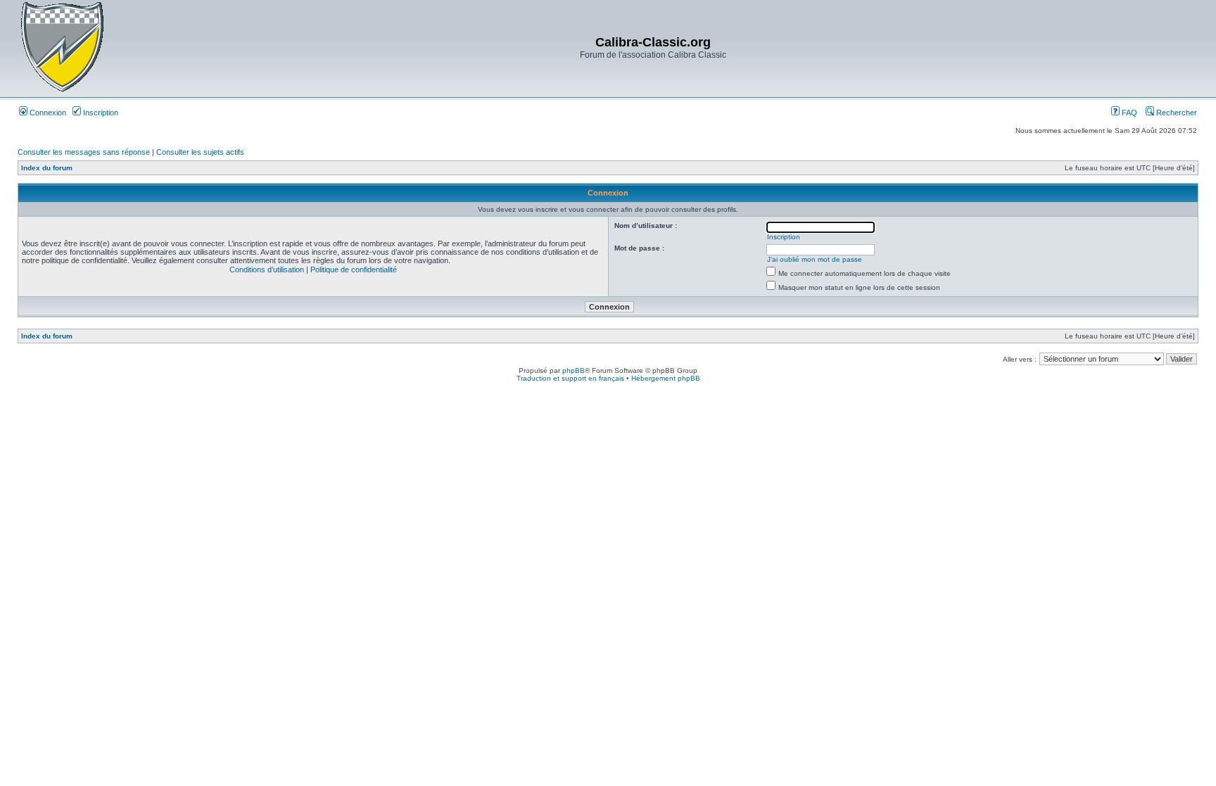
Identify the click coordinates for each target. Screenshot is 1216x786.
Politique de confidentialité (353, 269)
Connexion (46, 112)
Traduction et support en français (570, 378)
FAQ (1128, 112)
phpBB (573, 370)
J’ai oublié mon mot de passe (814, 259)
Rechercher (1175, 112)
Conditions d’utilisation (266, 269)
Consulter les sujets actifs (200, 152)
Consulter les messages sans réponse (84, 152)
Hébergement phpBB (665, 378)
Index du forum (46, 168)
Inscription (99, 112)
